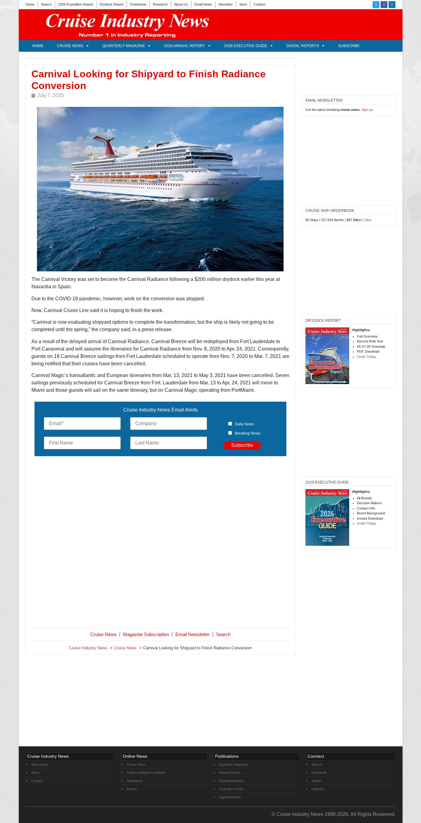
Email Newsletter (192, 634)
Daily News (244, 424)
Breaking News (247, 433)
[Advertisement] (161, 543)
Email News (203, 4)
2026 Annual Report (184, 46)
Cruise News (70, 46)
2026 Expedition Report (75, 4)
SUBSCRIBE (349, 46)
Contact (259, 4)
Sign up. (368, 109)
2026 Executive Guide (245, 46)
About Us (181, 4)
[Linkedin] (392, 4)
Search (46, 4)
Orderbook (138, 4)
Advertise (226, 4)
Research (160, 4)
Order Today (366, 357)
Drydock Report (112, 4)
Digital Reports (302, 46)
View (367, 220)
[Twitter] (376, 4)
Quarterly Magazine (123, 46)
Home (30, 4)
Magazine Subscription (146, 634)
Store (243, 4)
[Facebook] (384, 4)
